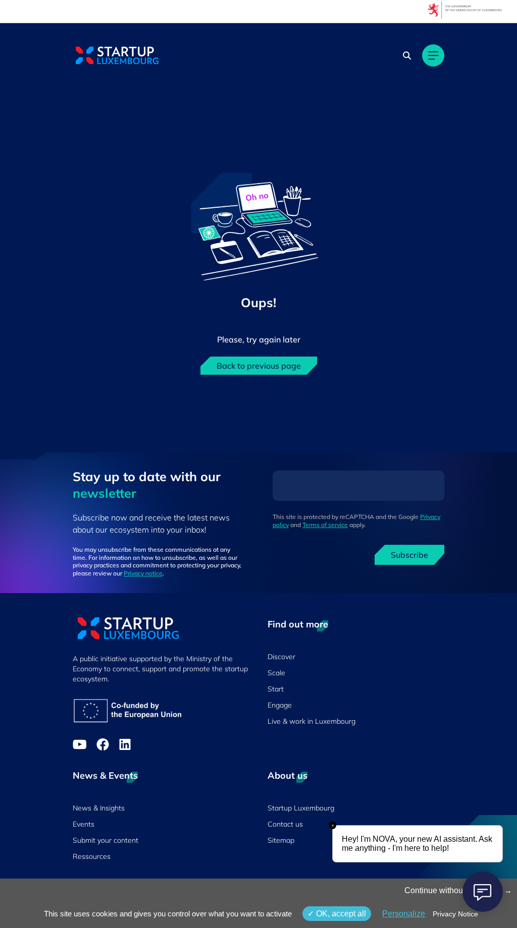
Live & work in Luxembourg (311, 721)
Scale (276, 672)
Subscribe (409, 555)
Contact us (285, 824)
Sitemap (281, 840)
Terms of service (325, 525)
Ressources (92, 856)
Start (276, 688)
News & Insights (99, 808)
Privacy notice (143, 573)
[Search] (407, 55)
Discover (281, 656)
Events (83, 824)
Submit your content (105, 840)
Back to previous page (259, 366)
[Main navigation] (433, 55)
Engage (280, 705)
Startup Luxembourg (301, 808)
